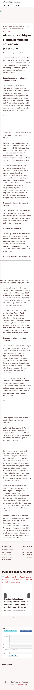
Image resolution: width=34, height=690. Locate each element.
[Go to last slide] (5, 595)
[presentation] (17, 586)
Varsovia (7, 53)
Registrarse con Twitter (10, 631)
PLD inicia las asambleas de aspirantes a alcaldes (26, 552)
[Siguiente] (28, 595)
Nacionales (7, 32)
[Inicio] (3, 26)
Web (4, 653)
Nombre (5, 645)
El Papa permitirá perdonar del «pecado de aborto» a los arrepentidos (8, 553)
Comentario (6, 636)
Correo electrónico (6, 648)
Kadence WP (22, 684)
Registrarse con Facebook (26, 631)
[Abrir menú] (30, 3)
